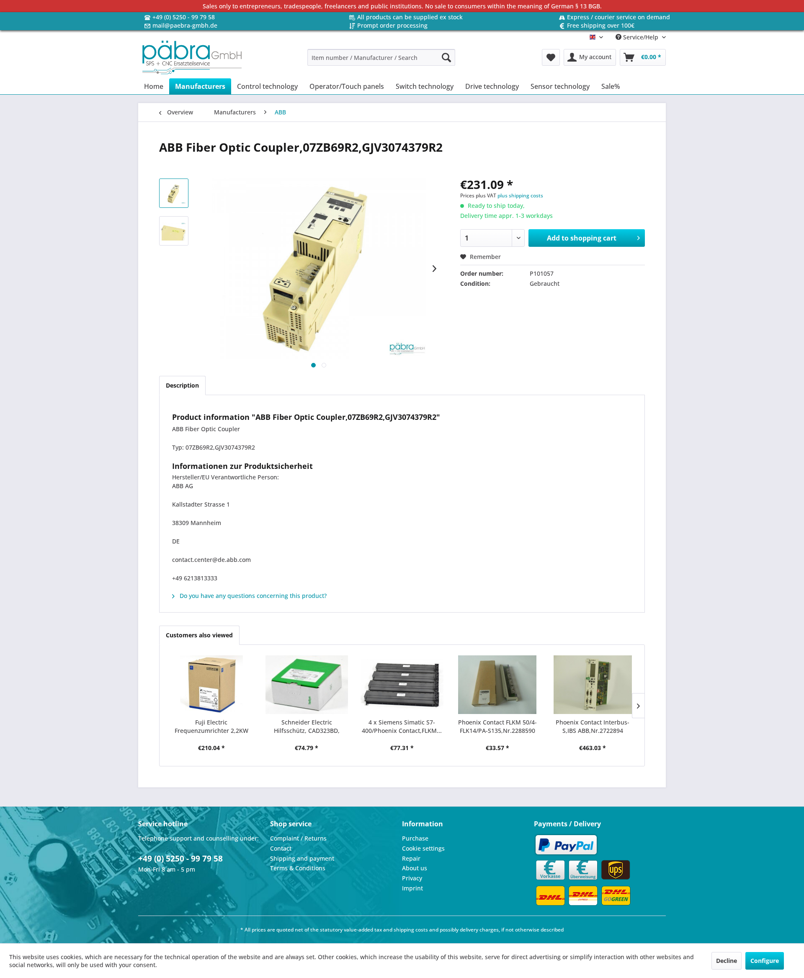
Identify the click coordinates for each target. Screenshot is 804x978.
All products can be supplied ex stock (410, 17)
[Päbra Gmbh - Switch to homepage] (192, 57)
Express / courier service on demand (618, 17)
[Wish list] (551, 57)
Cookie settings (423, 848)
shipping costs (411, 929)
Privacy (412, 878)
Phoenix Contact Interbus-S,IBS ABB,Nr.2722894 (592, 726)
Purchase (415, 838)
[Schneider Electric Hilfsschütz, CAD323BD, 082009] (306, 684)
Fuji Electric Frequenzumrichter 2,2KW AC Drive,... (211, 726)
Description (182, 385)
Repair (411, 858)
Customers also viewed (199, 635)
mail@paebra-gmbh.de (184, 25)
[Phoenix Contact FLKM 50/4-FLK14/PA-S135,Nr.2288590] (497, 684)
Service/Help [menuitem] (640, 37)
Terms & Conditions (297, 868)
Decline (726, 961)
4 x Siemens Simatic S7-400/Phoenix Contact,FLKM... (402, 726)
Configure (764, 961)
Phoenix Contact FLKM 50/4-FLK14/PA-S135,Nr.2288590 (497, 726)
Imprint (412, 888)
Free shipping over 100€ (600, 25)
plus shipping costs (520, 195)
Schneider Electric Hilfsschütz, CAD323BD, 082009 (307, 726)
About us (414, 868)
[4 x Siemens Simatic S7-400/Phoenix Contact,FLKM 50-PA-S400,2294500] (402, 684)
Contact (280, 848)
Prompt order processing (392, 25)
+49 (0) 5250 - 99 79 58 (183, 17)
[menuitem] (381, 57)
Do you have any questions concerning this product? (252, 596)
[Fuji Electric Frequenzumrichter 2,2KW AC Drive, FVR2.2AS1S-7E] (211, 684)
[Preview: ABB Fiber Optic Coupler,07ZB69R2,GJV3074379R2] (173, 193)
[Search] (446, 57)
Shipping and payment (302, 858)
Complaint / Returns (298, 838)
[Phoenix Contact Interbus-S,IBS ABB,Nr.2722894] (592, 684)
